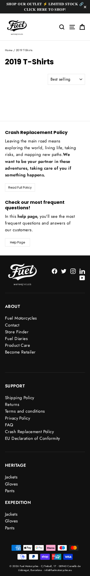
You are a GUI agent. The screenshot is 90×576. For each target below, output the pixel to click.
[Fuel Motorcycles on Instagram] (73, 270)
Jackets (11, 477)
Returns (12, 404)
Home (9, 50)
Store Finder (16, 332)
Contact (12, 325)
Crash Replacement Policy (29, 432)
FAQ (9, 425)
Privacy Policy (17, 418)
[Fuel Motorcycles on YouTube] (82, 277)
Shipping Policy (19, 398)
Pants (9, 491)
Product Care (17, 345)
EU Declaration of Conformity (32, 438)
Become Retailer (20, 352)
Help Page (17, 242)
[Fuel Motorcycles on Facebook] (54, 270)
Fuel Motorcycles (21, 318)
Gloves (11, 484)
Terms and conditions (25, 411)
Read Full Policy (20, 187)
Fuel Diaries (16, 339)
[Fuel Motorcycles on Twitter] (63, 270)
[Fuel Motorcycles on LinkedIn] (82, 270)
